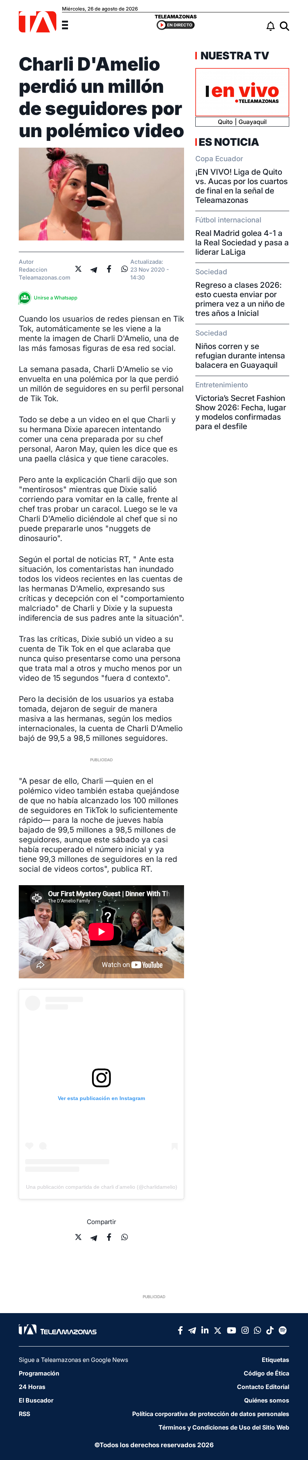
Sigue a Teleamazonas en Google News (73, 1359)
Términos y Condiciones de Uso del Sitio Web (224, 1427)
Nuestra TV (234, 55)
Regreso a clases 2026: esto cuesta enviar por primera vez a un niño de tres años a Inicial (240, 299)
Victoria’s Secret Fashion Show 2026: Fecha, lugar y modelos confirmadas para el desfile (240, 412)
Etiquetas (275, 1359)
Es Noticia (229, 142)
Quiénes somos (266, 1400)
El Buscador (36, 1400)
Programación (39, 1373)
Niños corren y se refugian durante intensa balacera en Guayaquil (240, 356)
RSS (24, 1414)
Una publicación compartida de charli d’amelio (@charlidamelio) (101, 1187)
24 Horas (32, 1386)
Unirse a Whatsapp (55, 298)
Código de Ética (266, 1373)
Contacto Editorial (263, 1386)
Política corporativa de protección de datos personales (210, 1414)
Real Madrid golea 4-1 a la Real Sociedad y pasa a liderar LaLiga (242, 242)
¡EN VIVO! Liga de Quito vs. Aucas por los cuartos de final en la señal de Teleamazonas (241, 186)
